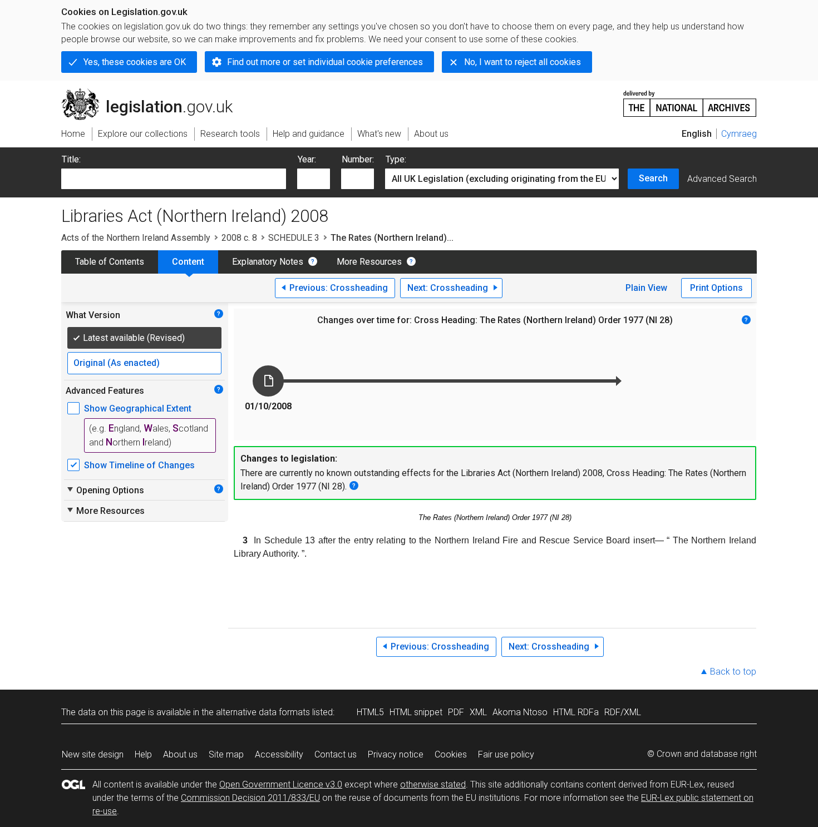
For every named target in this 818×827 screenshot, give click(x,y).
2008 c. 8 (239, 237)
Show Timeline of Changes (139, 465)
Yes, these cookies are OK (134, 62)
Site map (226, 754)
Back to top (733, 671)
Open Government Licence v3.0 (280, 784)
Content (188, 261)
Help (143, 754)
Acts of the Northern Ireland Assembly (135, 237)
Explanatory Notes (267, 261)
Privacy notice (395, 754)
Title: (71, 159)
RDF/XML (622, 712)
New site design (93, 754)
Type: (396, 159)
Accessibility (279, 754)
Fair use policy (506, 754)
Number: (358, 159)
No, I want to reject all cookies (522, 62)
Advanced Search (722, 179)
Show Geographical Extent (137, 408)
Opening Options (105, 490)
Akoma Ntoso (520, 712)
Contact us (335, 754)
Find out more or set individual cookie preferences (325, 62)
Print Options (716, 288)
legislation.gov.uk (153, 93)
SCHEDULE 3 (293, 237)
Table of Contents (109, 261)
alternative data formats (263, 712)
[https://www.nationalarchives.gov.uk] (690, 99)
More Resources (369, 261)
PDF (456, 712)
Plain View (646, 288)
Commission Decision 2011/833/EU (250, 798)
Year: (307, 159)
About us (180, 754)
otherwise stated (433, 784)
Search (653, 178)
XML (478, 712)
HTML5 (370, 712)
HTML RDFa (576, 712)
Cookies (451, 754)
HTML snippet (416, 712)
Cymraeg (739, 133)
